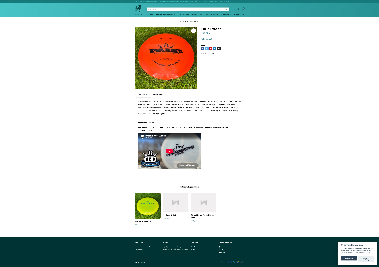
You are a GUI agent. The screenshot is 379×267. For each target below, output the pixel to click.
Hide (186, 21)
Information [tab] (143, 94)
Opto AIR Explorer (143, 221)
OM (243, 14)
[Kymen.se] (139, 9)
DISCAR (149, 14)
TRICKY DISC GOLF (211, 14)
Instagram (223, 250)
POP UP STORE (184, 14)
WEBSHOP (138, 14)
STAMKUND (225, 14)
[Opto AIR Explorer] (148, 206)
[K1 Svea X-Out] (175, 202)
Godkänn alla (349, 258)
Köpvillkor (194, 247)
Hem (181, 21)
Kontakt (193, 250)
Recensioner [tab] (158, 94)
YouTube (223, 253)
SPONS (236, 14)
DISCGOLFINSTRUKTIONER (165, 14)
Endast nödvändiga (366, 259)
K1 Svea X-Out (169, 215)
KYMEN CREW (197, 14)
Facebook (223, 247)
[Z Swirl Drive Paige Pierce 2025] (203, 202)
